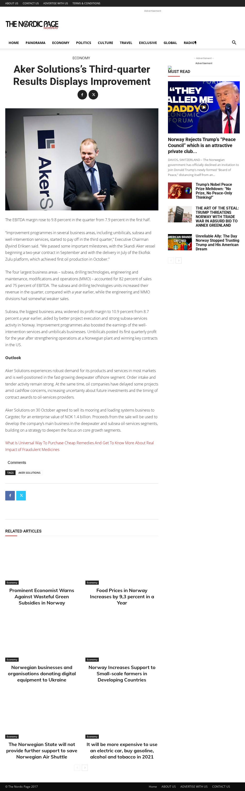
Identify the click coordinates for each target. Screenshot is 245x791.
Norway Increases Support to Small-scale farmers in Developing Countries (122, 673)
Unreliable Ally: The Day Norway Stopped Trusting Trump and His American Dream (217, 242)
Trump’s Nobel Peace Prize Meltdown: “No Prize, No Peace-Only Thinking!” (214, 191)
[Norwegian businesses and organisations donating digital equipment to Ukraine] (41, 640)
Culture (105, 42)
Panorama (35, 42)
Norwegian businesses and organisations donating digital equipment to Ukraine (42, 673)
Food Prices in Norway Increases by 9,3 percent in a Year (122, 596)
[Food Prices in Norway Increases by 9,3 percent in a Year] (121, 563)
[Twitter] (93, 94)
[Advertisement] (153, 24)
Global (170, 42)
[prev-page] (77, 768)
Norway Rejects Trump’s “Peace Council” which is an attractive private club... (202, 145)
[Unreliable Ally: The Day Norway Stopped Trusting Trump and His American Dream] (180, 242)
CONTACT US (31, 3)
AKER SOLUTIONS (29, 472)
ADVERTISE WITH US (55, 3)
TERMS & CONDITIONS (86, 3)
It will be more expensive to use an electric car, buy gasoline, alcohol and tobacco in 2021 (122, 750)
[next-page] (85, 768)
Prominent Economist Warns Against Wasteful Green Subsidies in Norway (41, 596)
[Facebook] (82, 94)
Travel (126, 42)
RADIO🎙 (190, 42)
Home (14, 42)
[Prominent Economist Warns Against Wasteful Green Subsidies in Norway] (41, 563)
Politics (83, 42)
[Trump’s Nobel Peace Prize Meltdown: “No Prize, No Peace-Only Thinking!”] (180, 190)
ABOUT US (11, 3)
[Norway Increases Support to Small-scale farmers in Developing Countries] (121, 640)
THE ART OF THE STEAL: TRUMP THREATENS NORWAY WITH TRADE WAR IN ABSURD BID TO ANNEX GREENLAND (217, 217)
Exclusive (148, 42)
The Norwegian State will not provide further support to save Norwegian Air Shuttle (41, 750)
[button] (234, 43)
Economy (60, 42)
